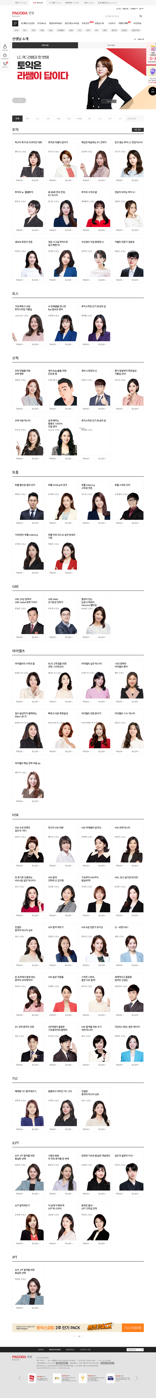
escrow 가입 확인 (107, 1363)
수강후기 (111, 23)
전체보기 (15, 23)
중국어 (114, 30)
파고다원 (55, 3)
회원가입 (125, 9)
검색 (141, 16)
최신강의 (35, 180)
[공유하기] (138, 129)
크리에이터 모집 (85, 1350)
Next (137, 1378)
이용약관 (41, 1350)
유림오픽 (122, 101)
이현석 (101, 101)
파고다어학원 (20, 3)
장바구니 (5, 64)
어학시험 (45, 45)
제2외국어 (135, 30)
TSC (79, 30)
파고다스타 (38, 3)
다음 (24, 100)
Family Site (132, 1350)
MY (140, 9)
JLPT (88, 30)
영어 (104, 30)
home (135, 39)
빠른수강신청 (29, 23)
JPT (96, 30)
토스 (25, 30)
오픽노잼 (80, 101)
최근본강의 (5, 58)
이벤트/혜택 (124, 22)
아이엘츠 (61, 30)
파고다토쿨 (72, 3)
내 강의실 (137, 23)
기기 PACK (41, 23)
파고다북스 (89, 3)
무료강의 (85, 23)
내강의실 (5, 50)
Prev (20, 1378)
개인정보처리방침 (55, 1350)
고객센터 (133, 9)
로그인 (118, 9)
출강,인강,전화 (107, 3)
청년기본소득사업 (72, 23)
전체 (17, 118)
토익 (16, 30)
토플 (42, 30)
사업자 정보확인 (61, 1363)
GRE (50, 30)
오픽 (33, 30)
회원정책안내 (70, 1350)
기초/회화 (111, 45)
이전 (14, 100)
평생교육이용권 (55, 23)
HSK (71, 30)
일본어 (124, 30)
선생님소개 (99, 23)
